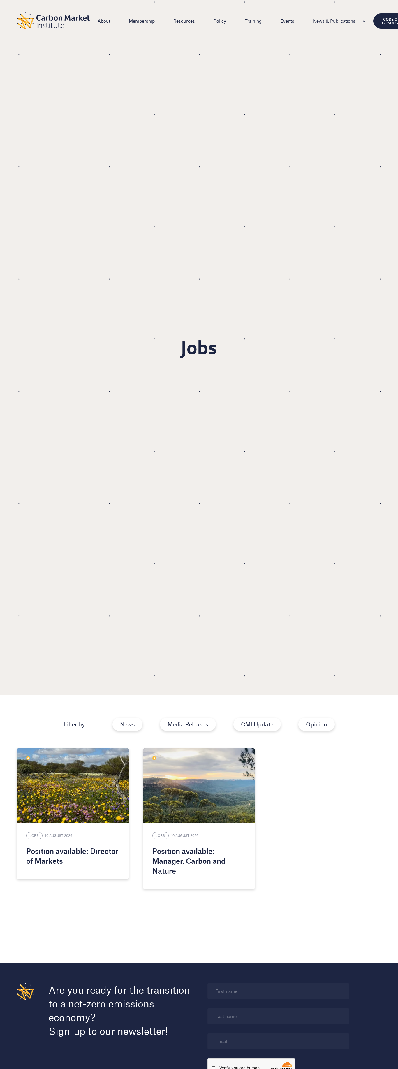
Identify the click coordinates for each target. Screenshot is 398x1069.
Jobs (34, 835)
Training (253, 21)
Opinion (316, 724)
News (127, 724)
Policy (220, 21)
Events (287, 21)
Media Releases (188, 724)
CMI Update (257, 724)
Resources (184, 21)
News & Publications (334, 21)
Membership (142, 21)
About (104, 21)
